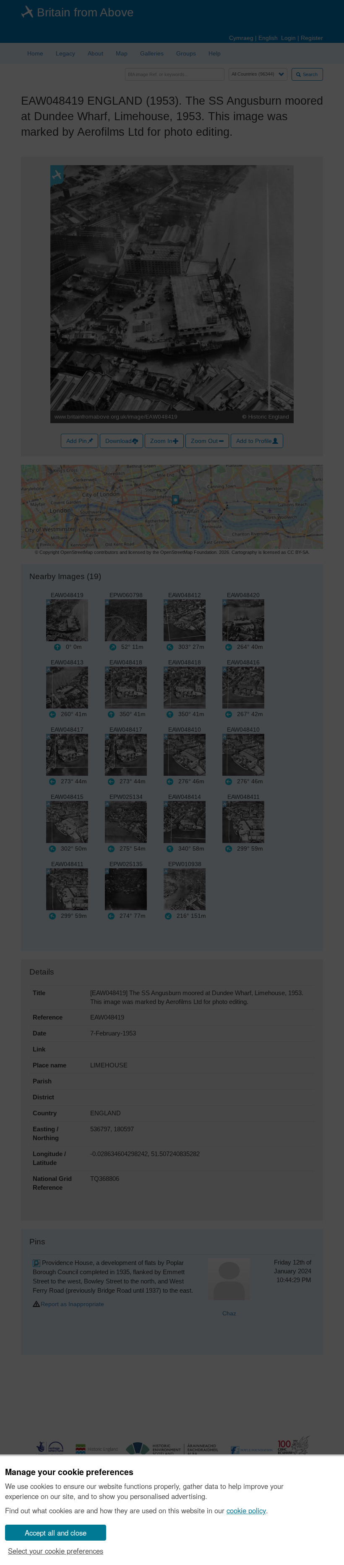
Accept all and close (55, 1533)
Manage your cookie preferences (69, 1472)
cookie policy (246, 1510)
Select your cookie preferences (55, 1551)
